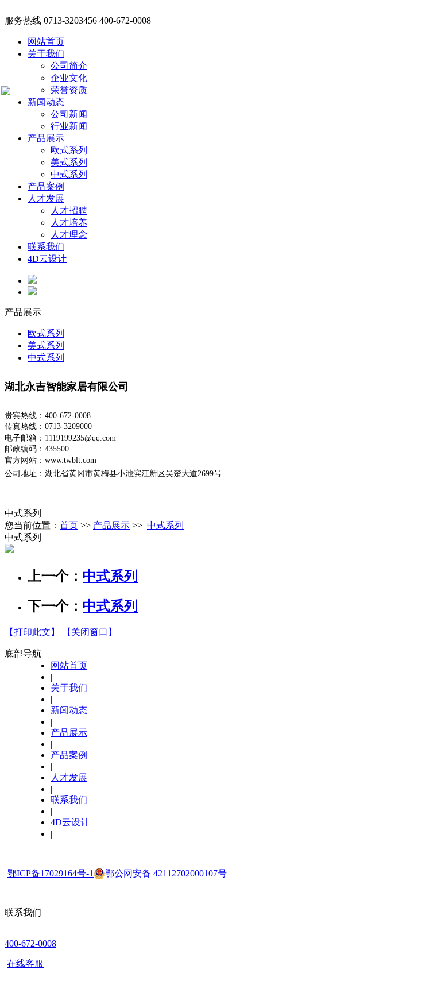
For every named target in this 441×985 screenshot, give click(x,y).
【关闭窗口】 (89, 632)
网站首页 (46, 42)
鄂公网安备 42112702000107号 (166, 873)
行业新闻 (69, 126)
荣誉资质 (69, 90)
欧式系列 (69, 150)
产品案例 (46, 186)
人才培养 (69, 222)
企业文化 (69, 78)
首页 (69, 525)
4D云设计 (47, 259)
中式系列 (69, 174)
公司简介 (69, 66)
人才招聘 (69, 210)
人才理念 (69, 235)
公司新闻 (69, 114)
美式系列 (69, 162)
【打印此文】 (32, 632)
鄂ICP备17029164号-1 (50, 873)
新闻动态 (46, 102)
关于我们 (46, 54)
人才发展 (46, 198)
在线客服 (25, 963)
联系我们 (46, 247)
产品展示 (46, 138)
